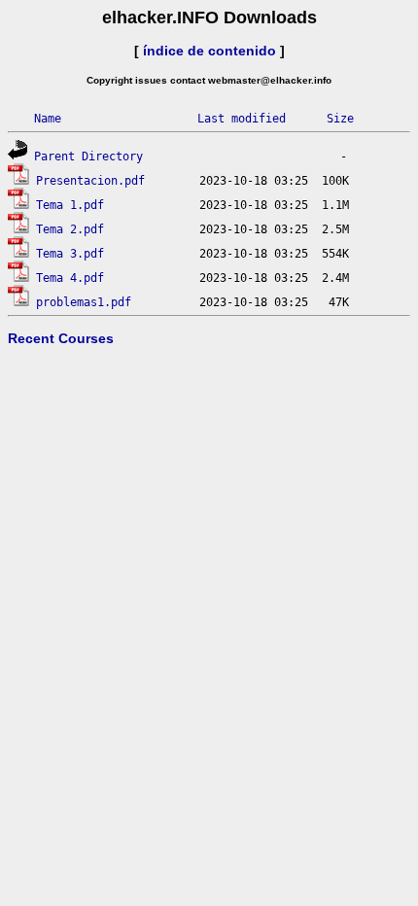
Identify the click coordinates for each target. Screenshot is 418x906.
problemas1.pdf (83, 302)
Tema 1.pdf (70, 205)
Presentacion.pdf (90, 181)
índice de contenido (209, 50)
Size (340, 118)
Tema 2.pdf (70, 229)
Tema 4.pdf (70, 278)
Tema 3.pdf (70, 254)
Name (47, 118)
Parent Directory (88, 156)
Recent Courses (61, 338)
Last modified (241, 118)
